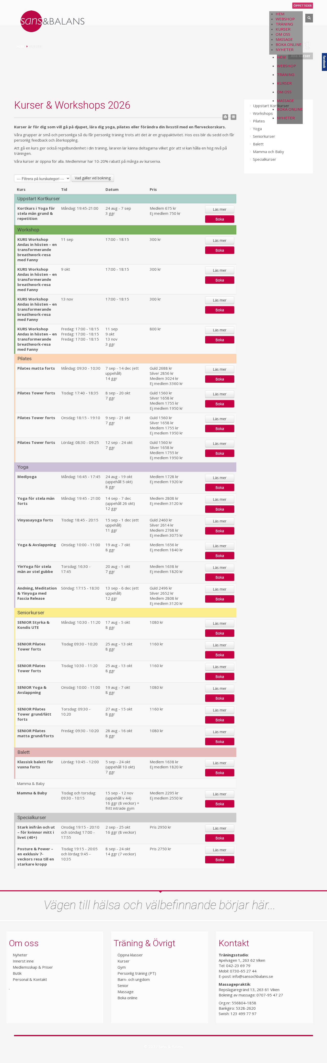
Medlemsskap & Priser (33, 967)
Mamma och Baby (268, 151)
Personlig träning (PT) (137, 973)
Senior (123, 985)
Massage (126, 991)
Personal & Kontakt (30, 979)
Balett (258, 143)
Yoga (257, 128)
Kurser (124, 961)
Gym (122, 967)
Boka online (127, 997)
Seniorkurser (264, 136)
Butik (17, 973)
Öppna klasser (130, 954)
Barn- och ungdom (134, 979)
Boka (219, 219)
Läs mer (219, 209)
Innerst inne (23, 961)
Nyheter (20, 954)
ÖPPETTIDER (303, 5)
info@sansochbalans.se (252, 976)
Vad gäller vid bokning (93, 178)
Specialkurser (264, 159)
